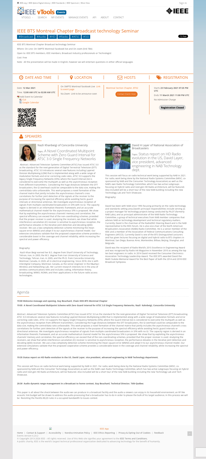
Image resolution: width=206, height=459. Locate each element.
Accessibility (55, 432)
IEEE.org (23, 3)
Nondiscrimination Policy (77, 432)
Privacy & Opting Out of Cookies (135, 432)
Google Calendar (30, 102)
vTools (26, 17)
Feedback (159, 432)
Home (20, 432)
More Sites (85, 3)
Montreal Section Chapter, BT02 (122, 87)
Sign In (183, 3)
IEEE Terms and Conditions (133, 438)
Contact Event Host (126, 94)
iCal (24, 99)
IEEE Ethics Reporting (104, 432)
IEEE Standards (58, 3)
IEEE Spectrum (73, 3)
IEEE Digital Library (39, 3)
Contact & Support (36, 432)
